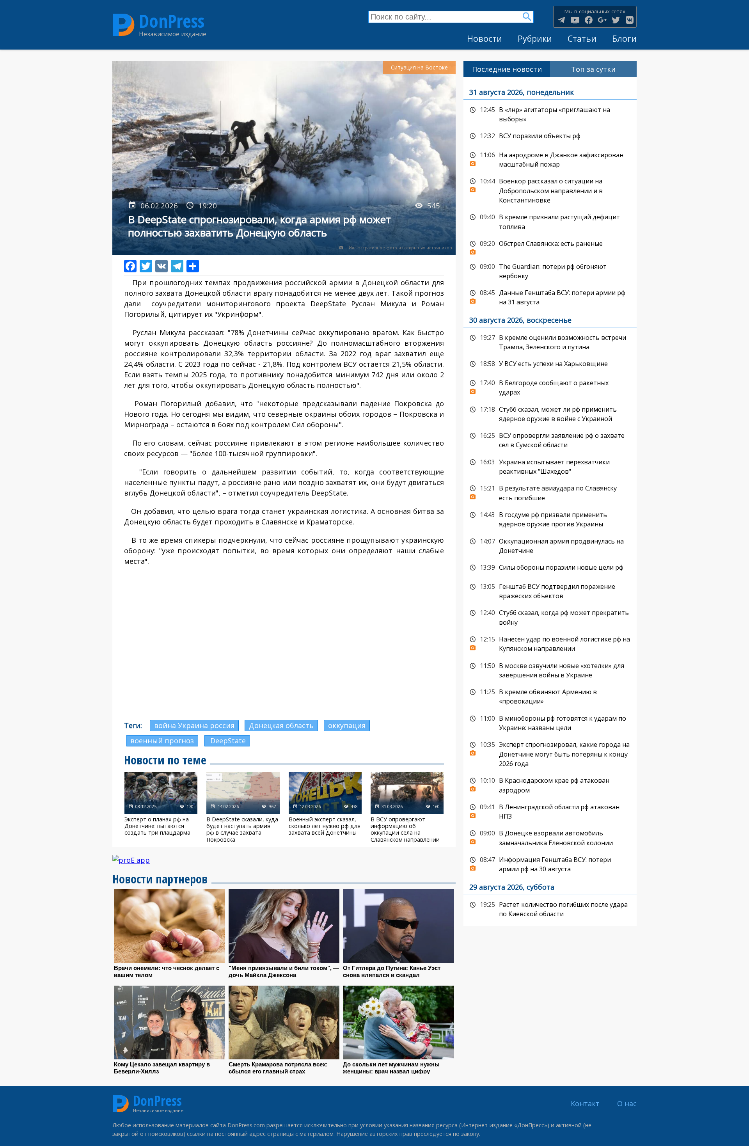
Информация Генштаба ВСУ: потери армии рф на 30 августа (550, 863)
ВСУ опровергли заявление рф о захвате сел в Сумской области (550, 439)
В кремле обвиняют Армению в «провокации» (550, 696)
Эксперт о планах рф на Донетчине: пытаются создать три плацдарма (160, 807)
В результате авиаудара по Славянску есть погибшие (550, 492)
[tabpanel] (550, 502)
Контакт (585, 1103)
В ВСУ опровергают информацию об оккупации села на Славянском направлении (407, 807)
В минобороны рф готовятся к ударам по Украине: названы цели (550, 722)
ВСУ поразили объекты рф (550, 136)
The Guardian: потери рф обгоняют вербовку (550, 270)
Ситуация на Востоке (419, 67)
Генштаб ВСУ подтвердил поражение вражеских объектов (550, 590)
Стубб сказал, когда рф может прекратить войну (550, 616)
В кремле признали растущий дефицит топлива (550, 221)
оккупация (347, 725)
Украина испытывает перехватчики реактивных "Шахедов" (550, 466)
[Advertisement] (284, 647)
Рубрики (535, 38)
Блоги (624, 38)
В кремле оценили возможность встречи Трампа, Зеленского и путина (550, 341)
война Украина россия (194, 725)
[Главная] (123, 25)
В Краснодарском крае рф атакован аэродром (550, 784)
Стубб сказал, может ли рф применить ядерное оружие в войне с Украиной (550, 413)
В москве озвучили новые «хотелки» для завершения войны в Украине (550, 669)
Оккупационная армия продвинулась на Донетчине (550, 545)
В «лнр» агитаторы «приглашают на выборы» (550, 113)
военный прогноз (162, 740)
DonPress (171, 21)
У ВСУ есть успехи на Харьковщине (550, 364)
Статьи (582, 38)
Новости (484, 38)
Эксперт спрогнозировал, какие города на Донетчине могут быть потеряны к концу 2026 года (550, 753)
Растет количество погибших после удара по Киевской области (550, 908)
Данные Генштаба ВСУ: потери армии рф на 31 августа (550, 296)
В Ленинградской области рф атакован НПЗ (550, 811)
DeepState (227, 740)
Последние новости (507, 69)
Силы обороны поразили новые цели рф (550, 567)
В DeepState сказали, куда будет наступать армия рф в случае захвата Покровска (242, 807)
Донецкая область (281, 725)
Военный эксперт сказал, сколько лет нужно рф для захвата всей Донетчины (325, 807)
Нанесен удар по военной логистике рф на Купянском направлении (550, 643)
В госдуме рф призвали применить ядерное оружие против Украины (550, 518)
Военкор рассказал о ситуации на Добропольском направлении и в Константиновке (550, 190)
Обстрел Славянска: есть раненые (550, 245)
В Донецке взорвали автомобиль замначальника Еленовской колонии (550, 837)
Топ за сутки (593, 69)
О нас (627, 1103)
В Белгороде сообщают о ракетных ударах (550, 387)
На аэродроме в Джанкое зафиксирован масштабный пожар (550, 159)
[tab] (506, 69)
